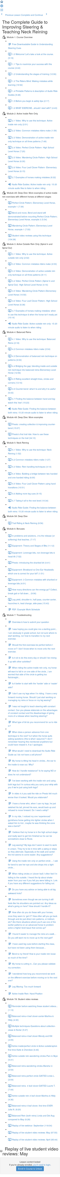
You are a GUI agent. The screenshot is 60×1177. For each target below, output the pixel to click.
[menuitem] (1, 6)
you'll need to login (41, 1164)
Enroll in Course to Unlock (30, 1168)
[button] (1, 2)
